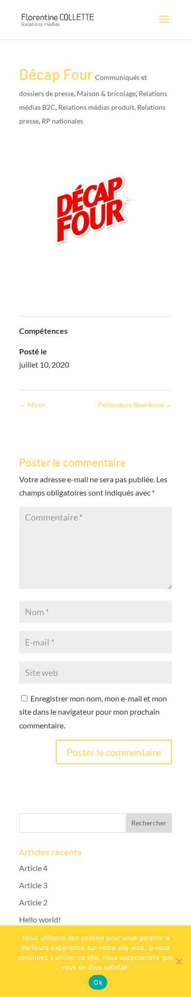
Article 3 (33, 885)
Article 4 (33, 867)
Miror (32, 404)
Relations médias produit (96, 107)
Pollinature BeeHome (135, 404)
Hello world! (40, 919)
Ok (98, 982)
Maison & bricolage (106, 93)
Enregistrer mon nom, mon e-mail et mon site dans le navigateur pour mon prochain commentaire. (93, 711)
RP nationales (62, 121)
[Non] (179, 961)
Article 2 (33, 902)
